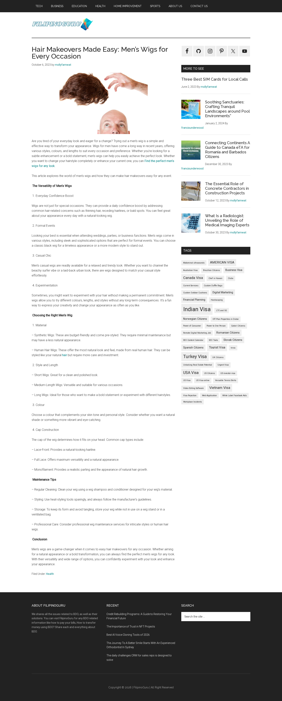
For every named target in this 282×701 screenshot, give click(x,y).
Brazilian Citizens (211, 270)
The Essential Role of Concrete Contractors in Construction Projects (227, 188)
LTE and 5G (221, 310)
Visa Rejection (189, 395)
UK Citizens (217, 357)
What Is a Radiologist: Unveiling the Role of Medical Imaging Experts (227, 220)
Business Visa (233, 270)
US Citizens (209, 373)
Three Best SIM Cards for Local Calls (214, 79)
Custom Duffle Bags (213, 285)
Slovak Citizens (232, 339)
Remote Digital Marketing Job (197, 333)
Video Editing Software (193, 388)
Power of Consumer (192, 326)
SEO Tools (213, 340)
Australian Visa (190, 270)
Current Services (190, 285)
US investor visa (227, 373)
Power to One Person (216, 326)
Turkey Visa (195, 356)
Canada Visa (193, 278)
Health (50, 573)
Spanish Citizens (193, 347)
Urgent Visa (223, 365)
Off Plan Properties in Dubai (226, 319)
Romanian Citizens (228, 332)
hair (64, 355)
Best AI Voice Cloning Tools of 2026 (128, 634)
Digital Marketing (223, 292)
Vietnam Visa (219, 388)
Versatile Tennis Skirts (225, 380)
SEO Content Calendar (193, 340)
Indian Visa (197, 309)
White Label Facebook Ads (234, 395)
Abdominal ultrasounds (193, 263)
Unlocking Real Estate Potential (197, 365)
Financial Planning (194, 299)
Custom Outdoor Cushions (195, 292)
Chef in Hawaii (215, 278)
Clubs (230, 278)
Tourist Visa (217, 347)
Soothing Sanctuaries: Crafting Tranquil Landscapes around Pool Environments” (227, 109)
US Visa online (202, 380)
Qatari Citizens (238, 326)
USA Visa (191, 372)
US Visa (186, 380)
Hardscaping (217, 300)
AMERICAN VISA (222, 262)
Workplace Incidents (192, 402)
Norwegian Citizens (195, 318)
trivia (233, 348)
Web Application (209, 395)
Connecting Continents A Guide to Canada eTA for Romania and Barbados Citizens (227, 150)
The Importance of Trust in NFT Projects (130, 626)
